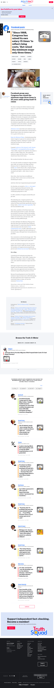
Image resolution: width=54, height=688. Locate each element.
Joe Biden (18, 648)
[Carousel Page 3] (20, 369)
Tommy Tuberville (22, 584)
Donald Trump (21, 420)
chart (15, 167)
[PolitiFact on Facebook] (12, 676)
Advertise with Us (41, 648)
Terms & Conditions (7, 682)
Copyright (20, 682)
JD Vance (18, 644)
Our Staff (39, 644)
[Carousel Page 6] (24, 369)
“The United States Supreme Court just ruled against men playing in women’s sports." (25, 552)
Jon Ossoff (20, 395)
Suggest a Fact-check (42, 664)
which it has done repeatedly (25, 205)
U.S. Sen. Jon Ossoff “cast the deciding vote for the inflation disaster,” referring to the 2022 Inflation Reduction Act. (26, 572)
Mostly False (19, 281)
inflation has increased (23, 248)
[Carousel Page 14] (34, 369)
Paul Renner (21, 485)
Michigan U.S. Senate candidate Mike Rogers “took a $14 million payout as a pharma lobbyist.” (26, 533)
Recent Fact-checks (41, 658)
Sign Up (22, 16)
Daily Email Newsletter (6, 13)
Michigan (29, 647)
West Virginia (29, 654)
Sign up (40, 677)
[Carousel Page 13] (33, 369)
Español (30, 5)
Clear (41, 385)
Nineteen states (15, 128)
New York (29, 649)
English (23, 5)
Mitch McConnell (20, 645)
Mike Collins (21, 564)
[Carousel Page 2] (19, 369)
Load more (27, 606)
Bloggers (10, 348)
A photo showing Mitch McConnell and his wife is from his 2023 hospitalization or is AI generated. (26, 449)
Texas (28, 653)
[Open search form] (7, 2)
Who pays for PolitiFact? (42, 647)
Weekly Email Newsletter (7, 11)
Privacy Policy (14, 682)
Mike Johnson (19, 647)
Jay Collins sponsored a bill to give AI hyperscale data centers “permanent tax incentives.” (26, 492)
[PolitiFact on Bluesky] (14, 676)
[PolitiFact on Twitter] (9, 676)
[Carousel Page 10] (29, 369)
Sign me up (11, 627)
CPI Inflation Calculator (20, 323)
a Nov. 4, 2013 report (30, 186)
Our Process (40, 643)
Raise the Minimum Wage (17, 137)
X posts (20, 442)
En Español (40, 645)
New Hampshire (30, 648)
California (29, 643)
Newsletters (40, 650)
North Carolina (29, 650)
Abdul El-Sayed (21, 526)
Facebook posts (18, 27)
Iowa (28, 645)
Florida (28, 644)
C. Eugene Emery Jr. (6, 96)
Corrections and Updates (42, 649)
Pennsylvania (29, 652)
